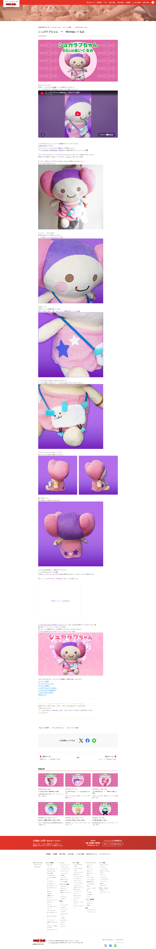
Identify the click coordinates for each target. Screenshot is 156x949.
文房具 (60, 901)
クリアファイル (64, 909)
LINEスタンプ (103, 890)
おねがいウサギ (37, 864)
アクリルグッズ (77, 885)
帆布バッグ (89, 866)
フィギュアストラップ (78, 872)
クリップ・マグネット (78, 883)
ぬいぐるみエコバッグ (52, 885)
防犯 (87, 908)
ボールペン (63, 924)
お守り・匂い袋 (77, 895)
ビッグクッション (64, 871)
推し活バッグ (90, 873)
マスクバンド (90, 903)
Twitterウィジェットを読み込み (60, 601)
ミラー (88, 896)
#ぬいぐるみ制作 (44, 728)
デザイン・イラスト (103, 888)
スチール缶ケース (77, 878)
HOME (34, 11)
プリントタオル (90, 877)
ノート (62, 903)
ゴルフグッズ (103, 866)
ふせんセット (63, 907)
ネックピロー (63, 877)
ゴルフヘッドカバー (104, 864)
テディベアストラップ (52, 900)
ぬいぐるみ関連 (49, 11)
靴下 (88, 890)
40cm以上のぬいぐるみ (81, 27)
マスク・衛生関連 (90, 899)
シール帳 (62, 918)
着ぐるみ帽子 (50, 873)
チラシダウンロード (105, 854)
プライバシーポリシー (108, 939)
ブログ (105, 2)
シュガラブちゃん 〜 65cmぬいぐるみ (77, 11)
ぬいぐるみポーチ (51, 883)
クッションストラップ (78, 876)
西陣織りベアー (50, 895)
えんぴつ (62, 922)
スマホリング (63, 886)
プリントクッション (65, 864)
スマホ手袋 (89, 894)
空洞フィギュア (77, 874)
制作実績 (99, 2)
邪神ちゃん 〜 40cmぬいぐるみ (50, 757)
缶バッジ (76, 900)
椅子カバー (49, 902)
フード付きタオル (91, 884)
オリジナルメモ (64, 905)
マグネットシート (77, 880)
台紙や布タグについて (92, 854)
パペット (49, 866)
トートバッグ (90, 869)
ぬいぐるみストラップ (52, 869)
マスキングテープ (64, 913)
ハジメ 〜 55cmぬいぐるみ (107, 757)
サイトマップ (119, 939)
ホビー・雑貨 (75, 862)
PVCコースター (103, 885)
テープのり (63, 911)
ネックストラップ (77, 891)
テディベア (49, 898)
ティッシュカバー (51, 920)
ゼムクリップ (63, 926)
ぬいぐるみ (49, 864)
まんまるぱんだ (37, 866)
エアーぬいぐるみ (51, 910)
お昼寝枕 (62, 875)
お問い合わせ (146, 2)
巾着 (88, 875)
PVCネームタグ (77, 889)
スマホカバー (63, 896)
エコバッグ (89, 864)
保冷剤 (101, 883)
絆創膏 (88, 905)
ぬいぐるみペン (64, 920)
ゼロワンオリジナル (37, 862)
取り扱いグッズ (91, 2)
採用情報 (48, 854)
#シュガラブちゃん (58, 728)
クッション (62, 862)
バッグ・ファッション (91, 862)
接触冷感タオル (90, 881)
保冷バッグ (89, 871)
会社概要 (128, 2)
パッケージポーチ (104, 869)
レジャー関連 (102, 862)
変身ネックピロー (64, 879)
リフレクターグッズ (91, 909)
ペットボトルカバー (104, 879)
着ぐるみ (49, 891)
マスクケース (90, 901)
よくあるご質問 (136, 2)
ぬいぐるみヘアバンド (52, 929)
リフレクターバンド (91, 912)
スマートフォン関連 (64, 884)
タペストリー (77, 898)
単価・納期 (112, 2)
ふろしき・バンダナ (91, 888)
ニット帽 (89, 892)
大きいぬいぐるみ (60, 11)
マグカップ (102, 874)
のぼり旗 (49, 893)
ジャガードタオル (91, 879)
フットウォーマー (64, 873)
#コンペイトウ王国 (72, 728)
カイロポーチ (50, 881)
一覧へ (78, 758)
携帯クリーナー (64, 890)
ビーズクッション (64, 866)
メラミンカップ (103, 877)
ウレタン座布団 (64, 881)
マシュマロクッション (65, 869)
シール (62, 915)
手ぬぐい (89, 886)
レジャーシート (103, 881)
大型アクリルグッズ (78, 887)
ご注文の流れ (120, 2)
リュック (49, 904)
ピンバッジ (76, 893)
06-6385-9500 (93, 843)
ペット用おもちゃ (51, 875)
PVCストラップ (64, 888)
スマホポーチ (63, 898)
